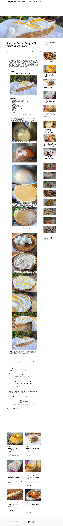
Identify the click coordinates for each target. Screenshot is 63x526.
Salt (10, 392)
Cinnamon (15, 391)
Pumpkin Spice (34, 391)
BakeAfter (8, 521)
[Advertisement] (31, 10)
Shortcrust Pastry (14, 392)
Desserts (8, 40)
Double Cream (20, 391)
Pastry (26, 391)
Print (36, 73)
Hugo (25, 402)
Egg (24, 391)
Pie (28, 391)
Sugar (18, 392)
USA (25, 392)
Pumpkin (30, 391)
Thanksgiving (22, 392)
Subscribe (32, 386)
